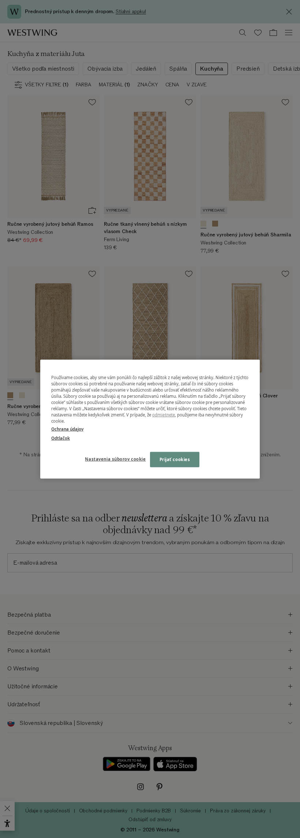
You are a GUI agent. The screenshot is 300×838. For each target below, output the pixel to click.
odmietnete (163, 415)
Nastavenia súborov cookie (115, 458)
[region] (150, 419)
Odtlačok (60, 438)
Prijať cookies (175, 459)
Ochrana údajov (67, 428)
